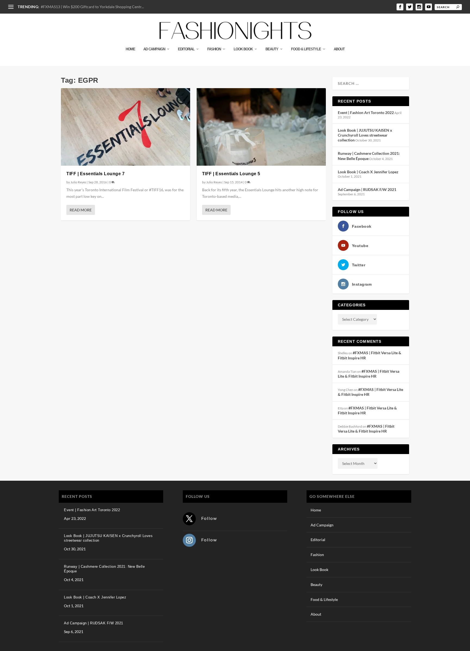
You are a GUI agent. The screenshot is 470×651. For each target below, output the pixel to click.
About (339, 49)
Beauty (271, 49)
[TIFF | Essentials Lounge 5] (261, 127)
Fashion (214, 49)
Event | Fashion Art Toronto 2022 (366, 112)
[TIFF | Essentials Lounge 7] (125, 127)
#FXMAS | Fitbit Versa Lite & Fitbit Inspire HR (368, 373)
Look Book (243, 49)
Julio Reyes (78, 182)
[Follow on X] (189, 518)
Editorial (186, 49)
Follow (209, 518)
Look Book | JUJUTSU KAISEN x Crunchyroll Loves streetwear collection (365, 135)
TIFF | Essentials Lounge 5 (231, 173)
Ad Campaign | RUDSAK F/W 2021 (367, 189)
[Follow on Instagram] (189, 540)
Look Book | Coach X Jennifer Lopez (368, 171)
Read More (81, 210)
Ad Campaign (154, 49)
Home (130, 49)
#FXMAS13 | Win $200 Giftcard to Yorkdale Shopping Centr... (92, 6)
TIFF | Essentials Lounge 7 (95, 173)
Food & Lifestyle (306, 49)
